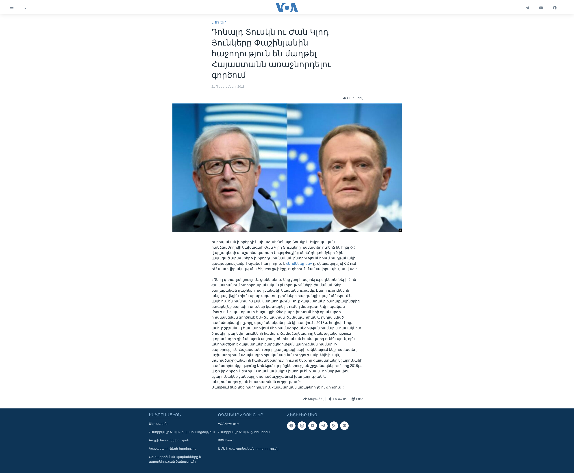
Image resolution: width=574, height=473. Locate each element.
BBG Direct (226, 440)
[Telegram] (527, 7)
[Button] (353, 98)
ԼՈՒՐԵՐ (218, 22)
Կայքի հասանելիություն (169, 440)
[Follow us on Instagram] (302, 425)
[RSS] (334, 425)
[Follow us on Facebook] (291, 425)
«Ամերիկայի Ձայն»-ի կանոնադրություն (182, 432)
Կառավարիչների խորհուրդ (172, 448)
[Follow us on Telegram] (323, 425)
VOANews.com (228, 423)
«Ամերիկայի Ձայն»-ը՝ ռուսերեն (244, 432)
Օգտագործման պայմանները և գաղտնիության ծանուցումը (175, 459)
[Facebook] (554, 7)
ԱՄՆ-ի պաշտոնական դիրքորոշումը (248, 448)
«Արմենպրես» (299, 263)
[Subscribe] (344, 425)
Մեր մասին (158, 423)
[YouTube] (541, 7)
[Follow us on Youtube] (312, 425)
